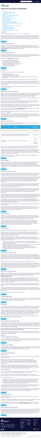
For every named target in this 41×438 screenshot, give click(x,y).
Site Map (35, 425)
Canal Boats (22, 426)
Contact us (35, 422)
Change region (37, 429)
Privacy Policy (10, 58)
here (9, 112)
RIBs (21, 424)
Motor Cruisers (22, 423)
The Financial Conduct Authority (9, 12)
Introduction (5, 11)
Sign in (38, 1)
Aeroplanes (28, 422)
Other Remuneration (7, 19)
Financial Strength (6, 17)
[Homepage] (5, 5)
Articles (35, 424)
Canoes (21, 428)
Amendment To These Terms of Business (10, 30)
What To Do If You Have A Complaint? (10, 22)
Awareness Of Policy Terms (8, 29)
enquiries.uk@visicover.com (25, 403)
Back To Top (3, 41)
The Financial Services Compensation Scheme (11, 25)
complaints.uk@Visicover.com (6, 276)
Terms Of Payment (6, 20)
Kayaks (21, 427)
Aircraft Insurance (29, 420)
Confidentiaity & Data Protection (9, 13)
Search (33, 1)
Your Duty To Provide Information (9, 28)
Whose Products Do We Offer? (8, 16)
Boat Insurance (23, 419)
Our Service (5, 14)
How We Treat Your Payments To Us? (10, 21)
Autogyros (28, 424)
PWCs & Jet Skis (22, 425)
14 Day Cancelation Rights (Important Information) (12, 23)
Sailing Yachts (22, 421)
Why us (35, 421)
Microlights (28, 423)
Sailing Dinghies (22, 422)
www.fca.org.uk (5, 48)
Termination (5, 24)
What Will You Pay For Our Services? (10, 18)
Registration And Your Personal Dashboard (11, 15)
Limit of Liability (6, 26)
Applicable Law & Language (8, 27)
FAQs (34, 423)
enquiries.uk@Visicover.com (23, 108)
